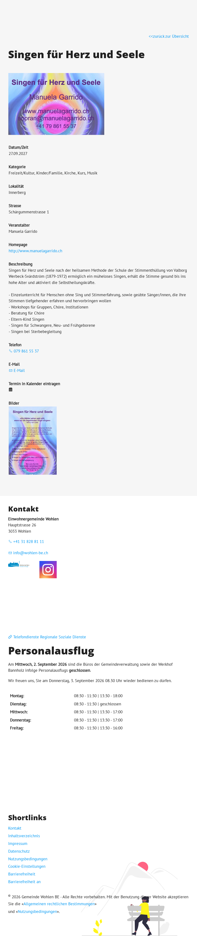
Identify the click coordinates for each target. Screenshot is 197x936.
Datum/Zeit (18, 147)
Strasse (15, 205)
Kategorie (17, 166)
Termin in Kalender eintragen (34, 383)
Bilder (14, 403)
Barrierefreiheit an (24, 881)
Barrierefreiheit (21, 874)
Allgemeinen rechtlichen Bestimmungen (59, 903)
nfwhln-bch (31, 552)
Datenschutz (19, 851)
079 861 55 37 (26, 351)
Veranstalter (19, 225)
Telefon (15, 344)
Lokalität (16, 186)
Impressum (17, 843)
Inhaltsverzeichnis (24, 835)
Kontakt (14, 828)
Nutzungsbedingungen (27, 859)
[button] (48, 569)
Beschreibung (20, 264)
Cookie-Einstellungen (26, 866)
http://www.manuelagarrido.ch (35, 250)
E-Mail (14, 364)
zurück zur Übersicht (171, 36)
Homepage (18, 244)
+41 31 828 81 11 (28, 541)
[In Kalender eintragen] (10, 390)
